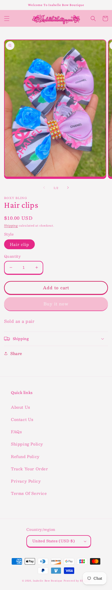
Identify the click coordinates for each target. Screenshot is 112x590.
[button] (7, 19)
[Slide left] (44, 188)
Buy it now (56, 303)
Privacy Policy (26, 481)
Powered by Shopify (77, 581)
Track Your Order (29, 468)
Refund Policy (25, 456)
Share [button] (16, 353)
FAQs (16, 431)
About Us (20, 407)
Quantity (12, 256)
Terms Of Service (29, 493)
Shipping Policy (27, 444)
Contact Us (22, 419)
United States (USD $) (53, 541)
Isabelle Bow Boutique (48, 581)
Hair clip (19, 244)
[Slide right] (68, 188)
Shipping (11, 225)
